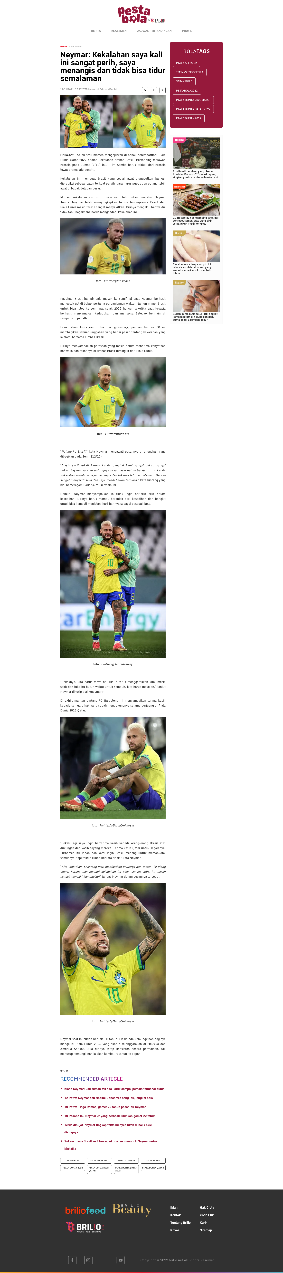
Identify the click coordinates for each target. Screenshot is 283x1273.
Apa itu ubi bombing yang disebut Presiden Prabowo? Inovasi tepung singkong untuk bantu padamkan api (195, 174)
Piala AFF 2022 (186, 63)
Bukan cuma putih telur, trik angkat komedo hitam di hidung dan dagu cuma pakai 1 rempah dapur (195, 317)
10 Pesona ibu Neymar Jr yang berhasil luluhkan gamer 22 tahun (110, 1116)
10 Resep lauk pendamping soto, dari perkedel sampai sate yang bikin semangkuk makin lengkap (196, 221)
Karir (203, 1223)
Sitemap (206, 1230)
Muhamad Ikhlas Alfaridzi (102, 89)
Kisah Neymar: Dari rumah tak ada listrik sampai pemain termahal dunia (114, 1089)
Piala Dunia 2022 (188, 118)
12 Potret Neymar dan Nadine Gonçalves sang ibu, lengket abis (108, 1098)
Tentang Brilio (180, 1223)
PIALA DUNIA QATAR (153, 1167)
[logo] (141, 16)
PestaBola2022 (187, 90)
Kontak (175, 1215)
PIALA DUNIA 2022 (73, 1167)
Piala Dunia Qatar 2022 (193, 109)
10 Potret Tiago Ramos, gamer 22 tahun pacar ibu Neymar (105, 1107)
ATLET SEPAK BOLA (99, 1160)
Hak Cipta (207, 1208)
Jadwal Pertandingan (154, 30)
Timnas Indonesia (189, 72)
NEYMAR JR (73, 1160)
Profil (187, 30)
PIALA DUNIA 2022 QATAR (99, 1169)
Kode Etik (207, 1215)
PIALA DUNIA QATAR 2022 (126, 1169)
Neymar (65, 1038)
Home (63, 46)
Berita (96, 30)
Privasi (175, 1230)
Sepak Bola (184, 81)
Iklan (174, 1208)
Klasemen (119, 30)
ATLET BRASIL (153, 1160)
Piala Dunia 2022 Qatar (193, 100)
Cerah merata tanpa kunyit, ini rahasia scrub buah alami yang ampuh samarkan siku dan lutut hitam (192, 268)
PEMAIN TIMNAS (126, 1160)
